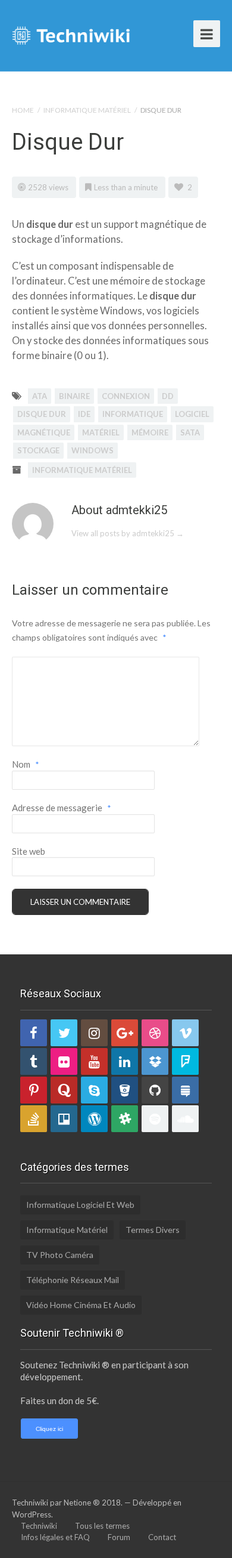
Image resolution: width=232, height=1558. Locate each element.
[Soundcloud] (185, 1118)
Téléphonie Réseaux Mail (72, 1280)
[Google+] (124, 1032)
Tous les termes (102, 1526)
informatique (132, 414)
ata (39, 396)
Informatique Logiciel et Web (80, 1205)
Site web (28, 851)
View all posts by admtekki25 (127, 533)
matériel (101, 432)
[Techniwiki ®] (71, 34)
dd (168, 396)
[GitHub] (155, 1090)
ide (84, 414)
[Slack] (124, 1118)
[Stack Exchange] (185, 1090)
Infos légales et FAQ (55, 1537)
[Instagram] (94, 1032)
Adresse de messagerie (61, 807)
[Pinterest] (33, 1090)
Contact (162, 1537)
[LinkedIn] (124, 1061)
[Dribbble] (155, 1032)
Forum (119, 1537)
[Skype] (94, 1090)
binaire (74, 396)
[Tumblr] (33, 1061)
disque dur (41, 414)
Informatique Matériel (87, 110)
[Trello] (64, 1118)
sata (190, 432)
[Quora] (64, 1090)
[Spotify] (155, 1118)
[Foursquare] (185, 1061)
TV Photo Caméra (59, 1255)
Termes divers (153, 1230)
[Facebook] (33, 1032)
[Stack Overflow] (33, 1118)
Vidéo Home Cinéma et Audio (81, 1305)
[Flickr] (64, 1061)
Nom (25, 764)
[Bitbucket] (124, 1090)
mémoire (149, 432)
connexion (126, 396)
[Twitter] (64, 1032)
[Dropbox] (155, 1061)
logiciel (192, 414)
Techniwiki (39, 1526)
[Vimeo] (185, 1032)
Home (23, 110)
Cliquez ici (49, 1429)
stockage (38, 450)
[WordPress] (94, 1118)
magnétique (43, 432)
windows (92, 450)
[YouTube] (94, 1061)
